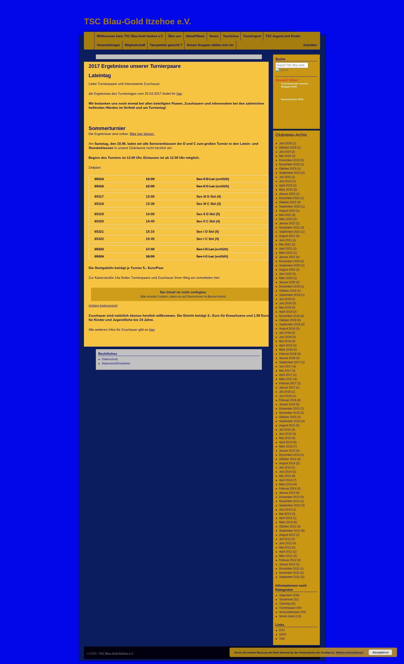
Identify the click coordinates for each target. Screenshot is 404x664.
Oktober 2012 (287, 526)
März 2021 (286, 252)
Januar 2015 (287, 450)
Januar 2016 (287, 404)
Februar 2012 (287, 560)
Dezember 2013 (289, 497)
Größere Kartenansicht (103, 305)
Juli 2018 (285, 332)
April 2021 (285, 248)
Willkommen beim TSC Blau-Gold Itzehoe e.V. (130, 36)
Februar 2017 (287, 383)
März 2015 (286, 446)
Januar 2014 (287, 492)
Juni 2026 (285, 143)
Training (284, 603)
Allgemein (285, 595)
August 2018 (287, 328)
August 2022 (287, 210)
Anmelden (310, 45)
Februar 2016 (287, 400)
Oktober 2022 (287, 202)
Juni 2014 (285, 471)
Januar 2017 (287, 387)
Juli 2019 (285, 299)
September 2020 (289, 265)
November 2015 (289, 412)
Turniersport (252, 36)
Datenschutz (110, 359)
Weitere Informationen (349, 652)
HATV (282, 634)
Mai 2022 (285, 215)
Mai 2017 (285, 370)
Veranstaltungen (108, 45)
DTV (282, 630)
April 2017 (285, 375)
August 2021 (287, 236)
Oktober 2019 (287, 290)
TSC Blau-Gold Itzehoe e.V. (137, 21)
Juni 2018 (285, 337)
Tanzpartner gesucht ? (166, 45)
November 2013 (289, 501)
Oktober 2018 (287, 320)
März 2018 (286, 349)
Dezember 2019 (289, 286)
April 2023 (285, 185)
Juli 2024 (285, 151)
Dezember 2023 (289, 160)
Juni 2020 (285, 274)
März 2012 (286, 556)
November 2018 (289, 316)
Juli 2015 (285, 429)
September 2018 (289, 324)
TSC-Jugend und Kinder (283, 36)
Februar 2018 (287, 354)
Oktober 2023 (287, 168)
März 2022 (286, 219)
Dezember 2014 (289, 455)
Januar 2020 (287, 282)
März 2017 (286, 379)
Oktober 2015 (287, 417)
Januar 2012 (287, 564)
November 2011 (289, 572)
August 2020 (287, 269)
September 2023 (289, 172)
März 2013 (286, 522)
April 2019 (285, 311)
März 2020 (286, 278)
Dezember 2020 (289, 261)
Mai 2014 (285, 476)
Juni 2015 (285, 433)
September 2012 (289, 530)
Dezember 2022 (289, 198)
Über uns (174, 36)
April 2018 (285, 345)
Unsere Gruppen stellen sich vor (210, 45)
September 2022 (289, 206)
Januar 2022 (287, 223)
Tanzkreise (230, 36)
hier (179, 93)
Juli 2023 (285, 177)
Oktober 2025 (287, 147)
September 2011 (289, 577)
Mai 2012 (285, 547)
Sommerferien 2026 (292, 99)
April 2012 (285, 551)
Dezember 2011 (289, 568)
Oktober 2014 (287, 459)
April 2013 (285, 518)
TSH (282, 638)
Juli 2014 (285, 467)
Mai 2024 (285, 156)
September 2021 (289, 231)
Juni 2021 (285, 240)
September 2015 (289, 421)
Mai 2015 (285, 438)
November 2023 (289, 164)
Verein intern (287, 616)
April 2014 (285, 480)
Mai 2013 (285, 513)
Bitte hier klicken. (142, 134)
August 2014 (287, 463)
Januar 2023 (287, 194)
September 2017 (289, 362)
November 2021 (289, 227)
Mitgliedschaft (135, 45)
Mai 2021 (285, 244)
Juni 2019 (285, 303)
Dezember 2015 (289, 408)
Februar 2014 (287, 488)
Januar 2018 (287, 358)
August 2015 (287, 425)
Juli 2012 (285, 539)
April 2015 (285, 442)
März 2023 (286, 189)
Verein (213, 36)
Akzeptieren (380, 652)
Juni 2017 (285, 366)
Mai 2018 (285, 341)
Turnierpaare (287, 608)
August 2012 (287, 535)
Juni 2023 (285, 181)
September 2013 (289, 505)
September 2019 (289, 295)
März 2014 (286, 484)
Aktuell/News (195, 36)
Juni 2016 (285, 396)
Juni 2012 (285, 543)
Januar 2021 (287, 257)
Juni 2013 (285, 509)
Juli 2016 (285, 391)
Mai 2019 (285, 307)
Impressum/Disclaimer (116, 363)
